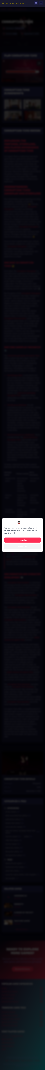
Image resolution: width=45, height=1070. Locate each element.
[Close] (39, 522)
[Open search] (36, 3)
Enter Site (23, 540)
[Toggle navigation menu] (41, 3)
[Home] (13, 3)
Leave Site (22, 547)
